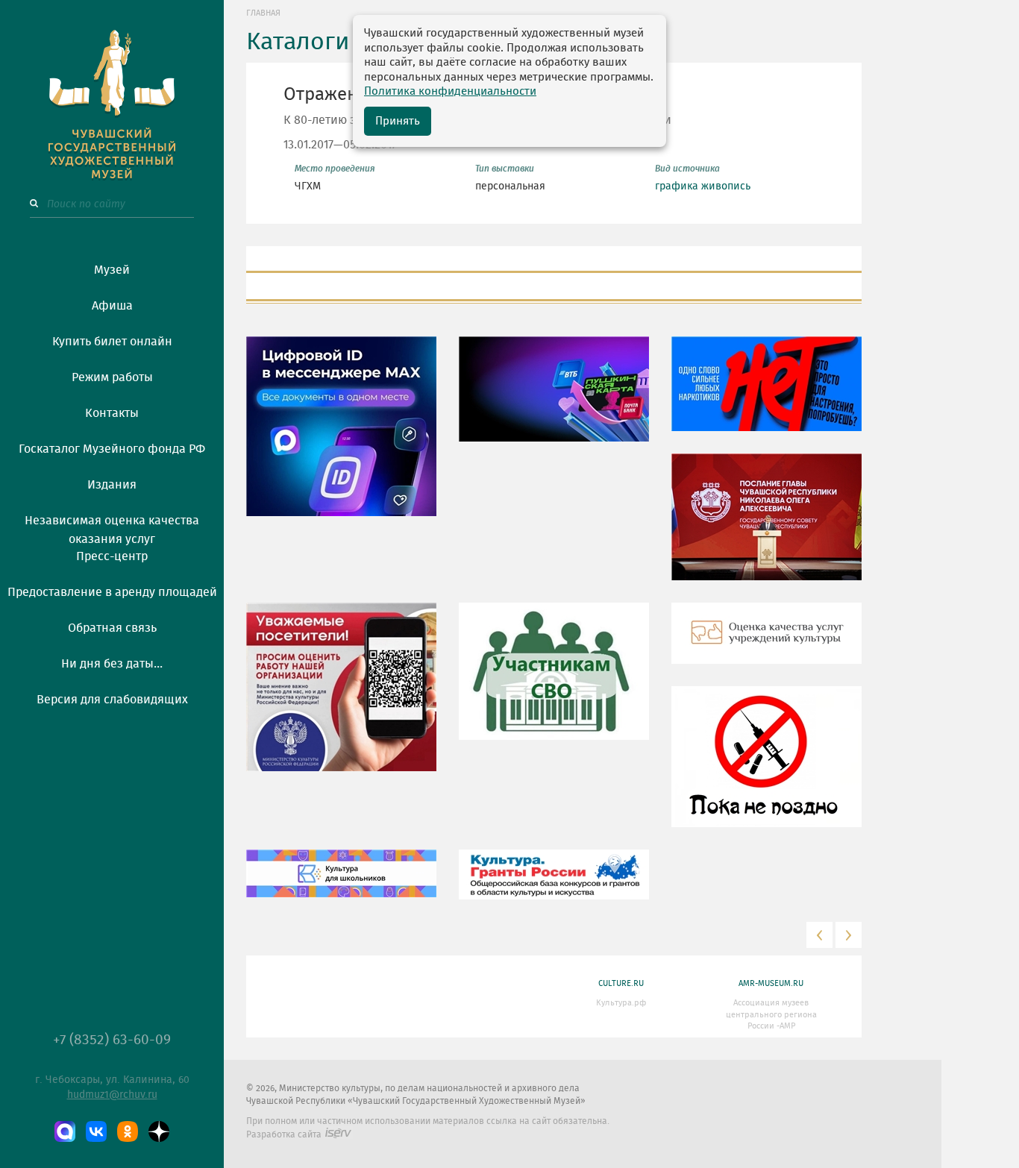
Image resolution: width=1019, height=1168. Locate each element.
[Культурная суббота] (341, 884)
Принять (397, 121)
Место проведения (335, 168)
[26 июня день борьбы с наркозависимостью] (766, 767)
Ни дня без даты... (112, 664)
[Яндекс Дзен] (158, 1131)
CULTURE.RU (621, 983)
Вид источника (687, 168)
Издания (112, 485)
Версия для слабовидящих (112, 700)
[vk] (96, 1131)
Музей (112, 270)
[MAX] (64, 1131)
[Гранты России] (554, 885)
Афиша (112, 306)
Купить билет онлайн (112, 342)
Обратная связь (112, 628)
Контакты (112, 413)
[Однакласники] (127, 1131)
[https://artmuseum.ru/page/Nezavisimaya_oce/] (766, 644)
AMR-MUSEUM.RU (771, 983)
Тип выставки (504, 168)
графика (676, 186)
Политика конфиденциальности (450, 91)
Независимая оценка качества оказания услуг (112, 527)
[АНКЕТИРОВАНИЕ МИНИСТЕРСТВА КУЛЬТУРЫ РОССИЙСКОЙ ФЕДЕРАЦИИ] (341, 698)
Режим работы (112, 377)
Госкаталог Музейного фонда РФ (112, 449)
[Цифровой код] (341, 437)
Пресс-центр (112, 556)
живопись (725, 186)
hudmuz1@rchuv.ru (112, 1095)
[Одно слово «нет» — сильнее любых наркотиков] (766, 394)
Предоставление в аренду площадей (112, 592)
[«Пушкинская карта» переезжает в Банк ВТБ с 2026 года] (554, 400)
